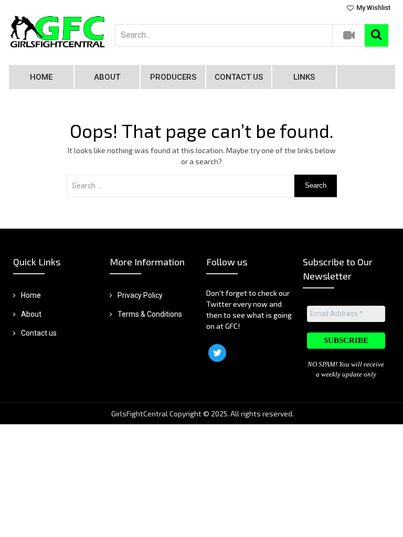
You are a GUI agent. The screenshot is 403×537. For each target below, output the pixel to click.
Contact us (239, 77)
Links (304, 77)
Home (41, 77)
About (107, 77)
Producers (173, 77)
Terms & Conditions (150, 314)
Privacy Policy (140, 295)
